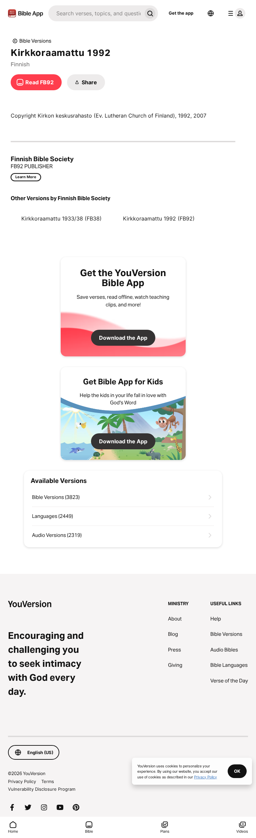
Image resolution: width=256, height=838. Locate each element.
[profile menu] (235, 13)
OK (237, 771)
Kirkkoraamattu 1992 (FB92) (159, 218)
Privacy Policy (22, 781)
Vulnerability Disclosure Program (41, 789)
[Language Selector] (210, 13)
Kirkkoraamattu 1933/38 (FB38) (61, 218)
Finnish (20, 64)
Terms (47, 781)
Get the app (181, 13)
